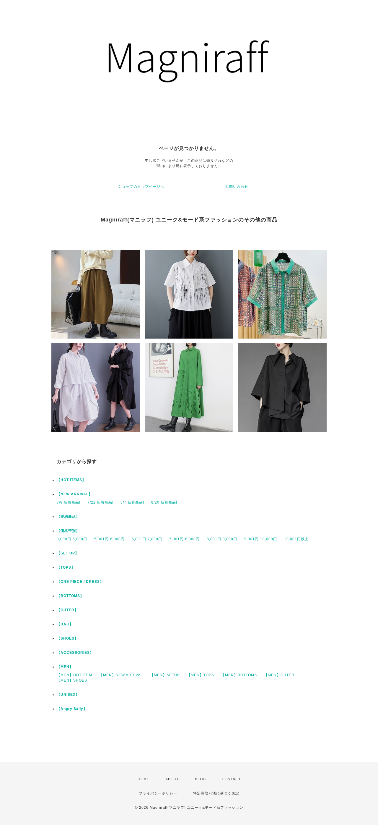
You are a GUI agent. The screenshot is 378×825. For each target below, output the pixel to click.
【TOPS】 (66, 567)
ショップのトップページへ (141, 187)
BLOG (200, 779)
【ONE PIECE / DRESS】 (80, 582)
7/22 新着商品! (100, 502)
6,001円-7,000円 (147, 539)
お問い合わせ (236, 187)
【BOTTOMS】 (70, 596)
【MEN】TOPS (200, 675)
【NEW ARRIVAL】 (74, 494)
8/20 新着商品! (164, 502)
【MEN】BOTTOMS (239, 675)
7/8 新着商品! (68, 502)
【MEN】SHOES (72, 680)
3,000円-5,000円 (72, 539)
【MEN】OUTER (279, 675)
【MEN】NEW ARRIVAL (121, 675)
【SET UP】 (68, 553)
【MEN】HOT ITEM (74, 675)
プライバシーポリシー (158, 793)
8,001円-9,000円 (222, 539)
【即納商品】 (68, 517)
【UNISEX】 (68, 695)
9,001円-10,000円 (260, 539)
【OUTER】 (67, 610)
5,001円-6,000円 (109, 539)
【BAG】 (65, 624)
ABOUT (172, 779)
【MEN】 (65, 667)
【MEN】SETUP (165, 675)
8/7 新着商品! (132, 502)
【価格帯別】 (68, 531)
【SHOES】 (67, 638)
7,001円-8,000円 (184, 539)
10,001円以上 (296, 539)
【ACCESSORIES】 (75, 653)
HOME (143, 779)
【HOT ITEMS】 (71, 480)
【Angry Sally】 (72, 709)
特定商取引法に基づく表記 (216, 793)
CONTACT (231, 779)
